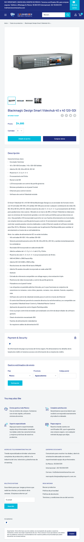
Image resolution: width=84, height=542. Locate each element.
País (9, 371)
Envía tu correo (74, 6)
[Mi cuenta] (75, 15)
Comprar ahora (59, 139)
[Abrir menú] (5, 15)
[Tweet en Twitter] (70, 115)
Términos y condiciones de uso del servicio (58, 497)
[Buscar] (67, 14)
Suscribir (11, 506)
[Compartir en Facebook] (62, 115)
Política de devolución (51, 494)
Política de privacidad (50, 491)
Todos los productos (16, 23)
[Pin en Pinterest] (66, 115)
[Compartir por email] (74, 115)
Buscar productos (49, 487)
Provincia (37, 371)
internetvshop (13, 116)
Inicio (6, 23)
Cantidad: (11, 131)
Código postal (64, 371)
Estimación (15, 383)
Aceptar (71, 533)
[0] (80, 14)
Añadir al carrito (24, 139)
